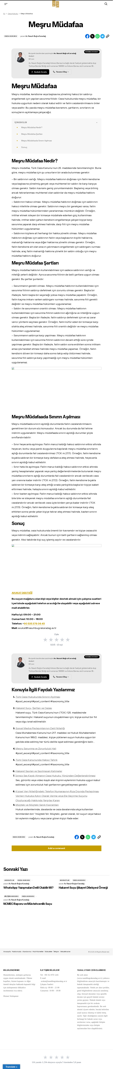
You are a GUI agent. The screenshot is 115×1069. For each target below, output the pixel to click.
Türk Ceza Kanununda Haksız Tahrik (37, 760)
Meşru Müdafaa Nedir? (31, 127)
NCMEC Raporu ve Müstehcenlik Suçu (27, 903)
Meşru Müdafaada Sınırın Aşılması (36, 140)
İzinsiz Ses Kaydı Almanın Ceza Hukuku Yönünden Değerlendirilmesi (56, 775)
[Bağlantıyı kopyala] (107, 36)
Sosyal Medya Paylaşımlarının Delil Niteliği (40, 728)
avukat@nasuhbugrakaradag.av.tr (54, 981)
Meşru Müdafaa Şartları (31, 134)
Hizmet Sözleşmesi (10, 996)
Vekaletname (65, 951)
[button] (6, 4)
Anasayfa (7, 951)
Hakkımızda (16, 951)
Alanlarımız (26, 951)
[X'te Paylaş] (92, 36)
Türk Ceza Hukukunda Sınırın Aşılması (38, 696)
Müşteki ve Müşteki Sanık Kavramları (37, 804)
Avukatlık (9, 880)
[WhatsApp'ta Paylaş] (97, 36)
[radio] (45, 639)
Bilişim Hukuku (11, 896)
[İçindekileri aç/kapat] (96, 122)
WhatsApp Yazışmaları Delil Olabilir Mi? (28, 887)
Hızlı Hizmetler (38, 951)
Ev (4, 14)
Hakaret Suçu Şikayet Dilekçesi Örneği (83, 887)
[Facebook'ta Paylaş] (87, 36)
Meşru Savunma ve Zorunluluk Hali (36, 748)
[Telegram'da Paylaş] (102, 36)
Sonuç (24, 147)
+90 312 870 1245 (51, 975)
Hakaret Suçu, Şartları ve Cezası (34, 708)
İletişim (56, 951)
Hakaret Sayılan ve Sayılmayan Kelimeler (39, 771)
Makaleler (48, 951)
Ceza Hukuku (13, 14)
